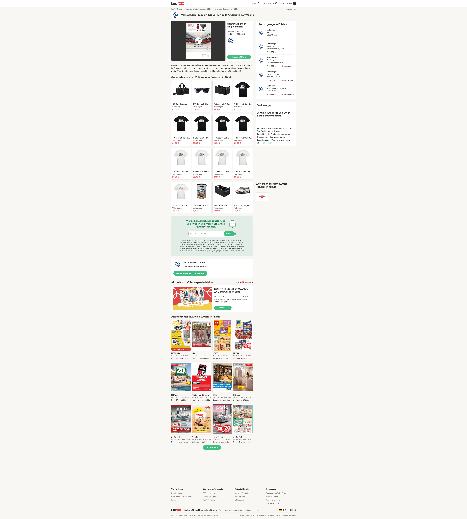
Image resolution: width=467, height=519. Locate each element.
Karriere (174, 500)
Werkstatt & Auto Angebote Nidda (198, 9)
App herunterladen (273, 500)
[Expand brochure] (198, 41)
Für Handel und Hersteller (181, 497)
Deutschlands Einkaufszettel (277, 493)
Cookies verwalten (289, 516)
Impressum (250, 516)
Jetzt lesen (223, 308)
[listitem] (181, 96)
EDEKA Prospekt (209, 493)
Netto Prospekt (240, 497)
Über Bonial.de (176, 493)
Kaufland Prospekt (210, 497)
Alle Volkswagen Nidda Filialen (190, 273)
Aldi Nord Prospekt (241, 493)
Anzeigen (290, 9)
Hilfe (242, 516)
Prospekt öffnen (239, 57)
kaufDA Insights (272, 497)
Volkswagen (267, 143)
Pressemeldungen (273, 503)
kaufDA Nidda (176, 9)
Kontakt (271, 516)
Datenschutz (261, 516)
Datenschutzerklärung (234, 248)
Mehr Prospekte (212, 447)
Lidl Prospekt (239, 500)
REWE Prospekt (209, 500)
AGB (278, 516)
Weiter (229, 234)
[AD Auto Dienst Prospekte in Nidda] (262, 196)
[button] (212, 41)
